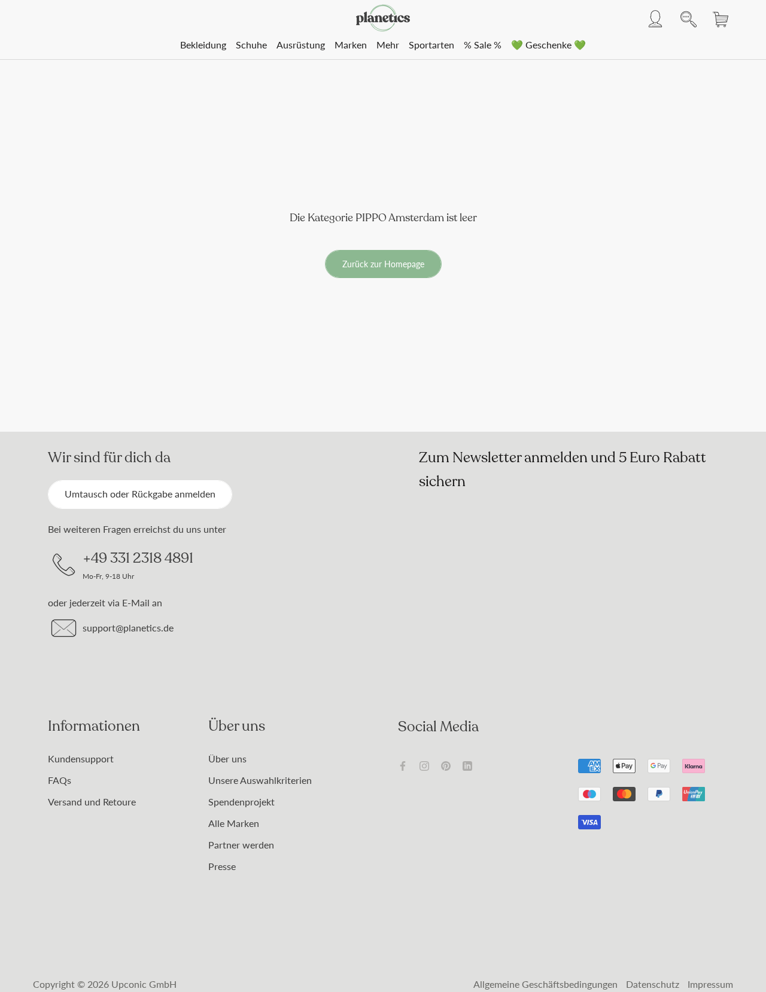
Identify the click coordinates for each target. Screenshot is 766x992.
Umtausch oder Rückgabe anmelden (140, 493)
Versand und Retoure (92, 801)
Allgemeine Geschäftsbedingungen (545, 984)
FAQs (59, 780)
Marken (351, 44)
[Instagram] (424, 765)
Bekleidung (203, 44)
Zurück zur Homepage (383, 264)
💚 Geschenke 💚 (548, 44)
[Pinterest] (446, 765)
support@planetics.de (128, 627)
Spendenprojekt (241, 801)
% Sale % (482, 44)
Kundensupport (81, 758)
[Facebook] (403, 765)
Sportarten (431, 44)
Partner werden (241, 844)
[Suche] (685, 18)
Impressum (710, 984)
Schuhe (251, 44)
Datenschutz (652, 984)
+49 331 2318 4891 (138, 558)
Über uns (227, 758)
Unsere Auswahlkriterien (260, 780)
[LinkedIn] (467, 765)
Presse (222, 866)
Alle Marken (233, 823)
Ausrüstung (300, 44)
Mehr (387, 44)
